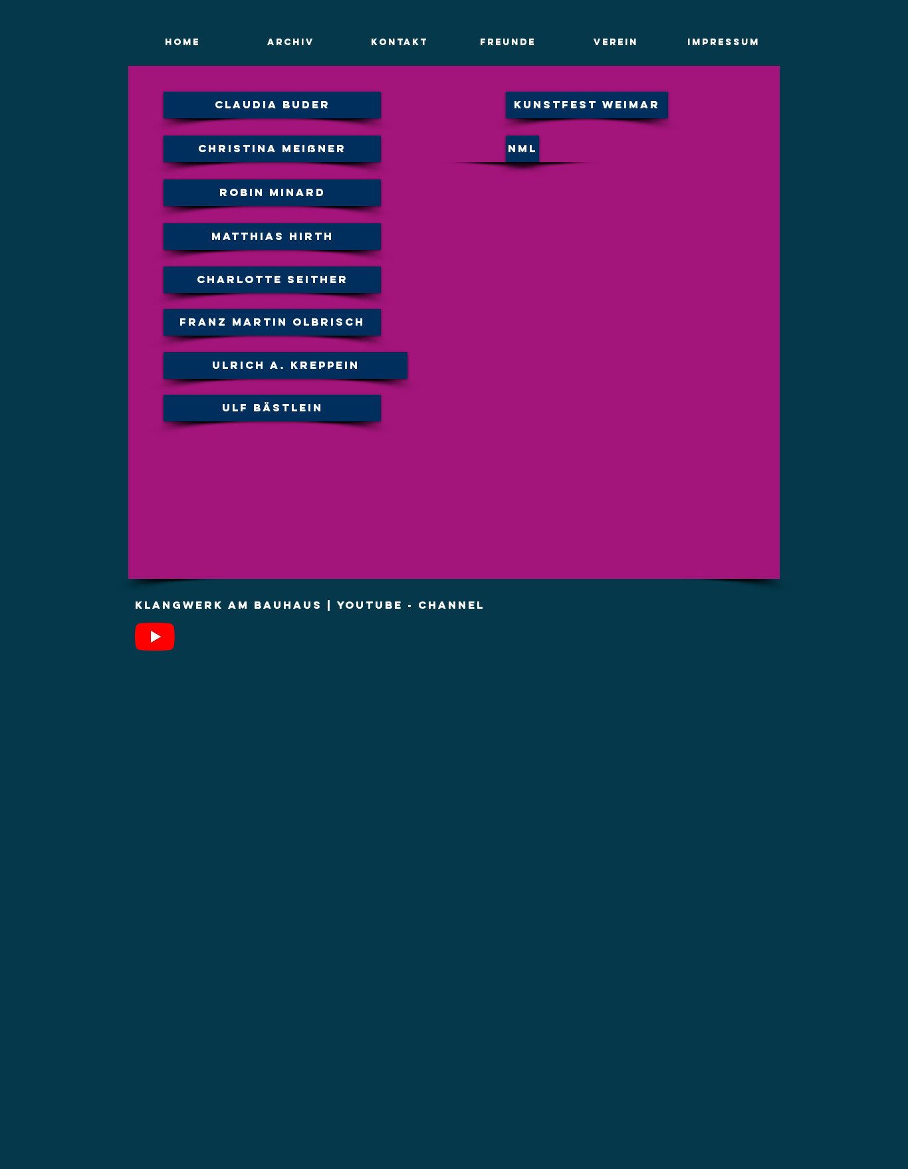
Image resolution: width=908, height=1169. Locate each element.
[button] (291, 42)
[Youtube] (155, 637)
